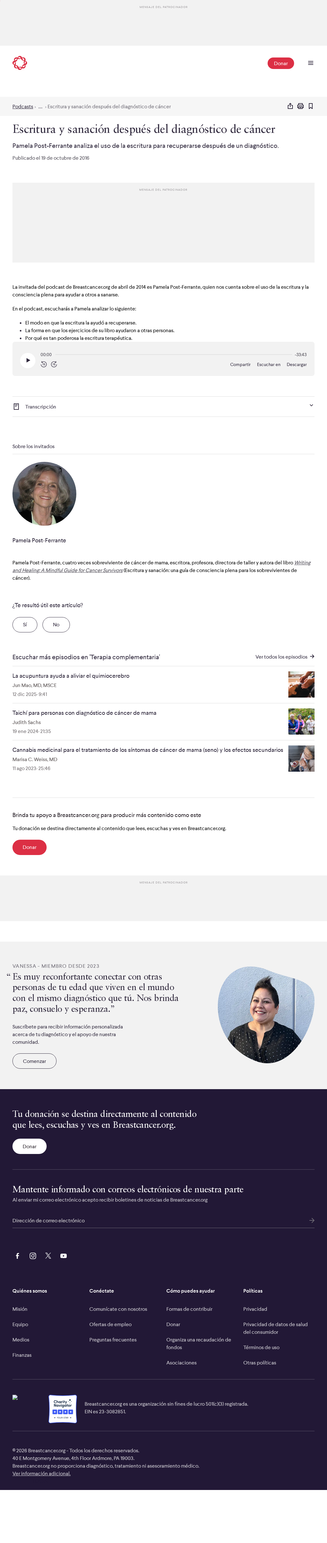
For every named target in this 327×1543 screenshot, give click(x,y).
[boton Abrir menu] (311, 63)
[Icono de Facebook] (16, 1255)
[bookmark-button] (311, 106)
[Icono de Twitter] (47, 1255)
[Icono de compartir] (290, 106)
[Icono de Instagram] (31, 1255)
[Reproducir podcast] (27, 360)
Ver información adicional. (41, 1473)
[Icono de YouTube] (62, 1255)
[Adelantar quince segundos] (54, 364)
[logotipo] (19, 63)
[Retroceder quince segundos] (44, 364)
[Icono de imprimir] (300, 106)
